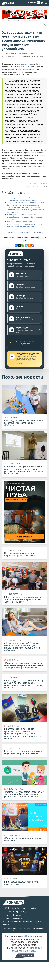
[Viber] (32, 245)
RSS (5, 908)
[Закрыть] (45, 25)
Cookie (28, 936)
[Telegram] (26, 245)
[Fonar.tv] (8, 3)
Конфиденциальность (12, 918)
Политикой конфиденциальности (27, 949)
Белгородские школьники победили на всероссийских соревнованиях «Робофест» (24, 199)
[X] (19, 245)
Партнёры (7, 915)
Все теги (12, 908)
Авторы (16, 911)
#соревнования (24, 232)
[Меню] (46, 3)
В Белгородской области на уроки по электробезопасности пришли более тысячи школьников (24, 217)
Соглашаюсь (25, 955)
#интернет (11, 232)
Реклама (17, 915)
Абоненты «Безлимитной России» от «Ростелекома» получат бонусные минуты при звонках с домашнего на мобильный (25, 224)
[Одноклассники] (29, 245)
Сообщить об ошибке (26, 908)
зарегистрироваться (25, 64)
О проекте (7, 911)
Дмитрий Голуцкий (38, 183)
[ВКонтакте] (16, 245)
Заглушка (25, 911)
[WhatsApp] (22, 245)
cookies (24, 928)
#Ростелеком (38, 232)
